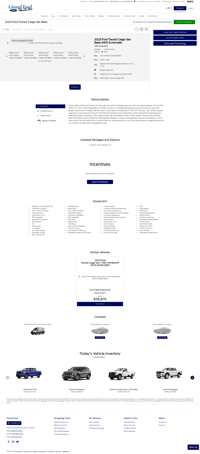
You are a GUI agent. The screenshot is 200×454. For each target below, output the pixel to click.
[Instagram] (190, 1)
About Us (162, 425)
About (162, 418)
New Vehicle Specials (61, 431)
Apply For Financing (61, 422)
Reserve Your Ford (60, 425)
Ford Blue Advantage (96, 428)
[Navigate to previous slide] (7, 43)
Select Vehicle (100, 337)
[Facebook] (188, 1)
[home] (167, 8)
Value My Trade (129, 422)
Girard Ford (10, 451)
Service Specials (129, 431)
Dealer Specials (59, 428)
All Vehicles (95, 418)
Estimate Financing (175, 43)
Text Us (193, 447)
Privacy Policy (18, 451)
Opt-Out (58, 451)
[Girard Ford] (24, 8)
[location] (134, 1)
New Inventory (94, 422)
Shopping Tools (62, 418)
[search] (171, 8)
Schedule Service (130, 428)
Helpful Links (130, 418)
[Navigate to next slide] (83, 43)
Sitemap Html (42, 451)
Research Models (49, 121)
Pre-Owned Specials (61, 434)
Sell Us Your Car (129, 425)
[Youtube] (192, 1)
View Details (100, 304)
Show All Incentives (100, 182)
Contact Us (15, 423)
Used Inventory (94, 425)
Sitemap (35, 451)
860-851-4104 (114, 1)
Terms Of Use (27, 451)
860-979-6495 (99, 1)
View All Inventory (99, 357)
